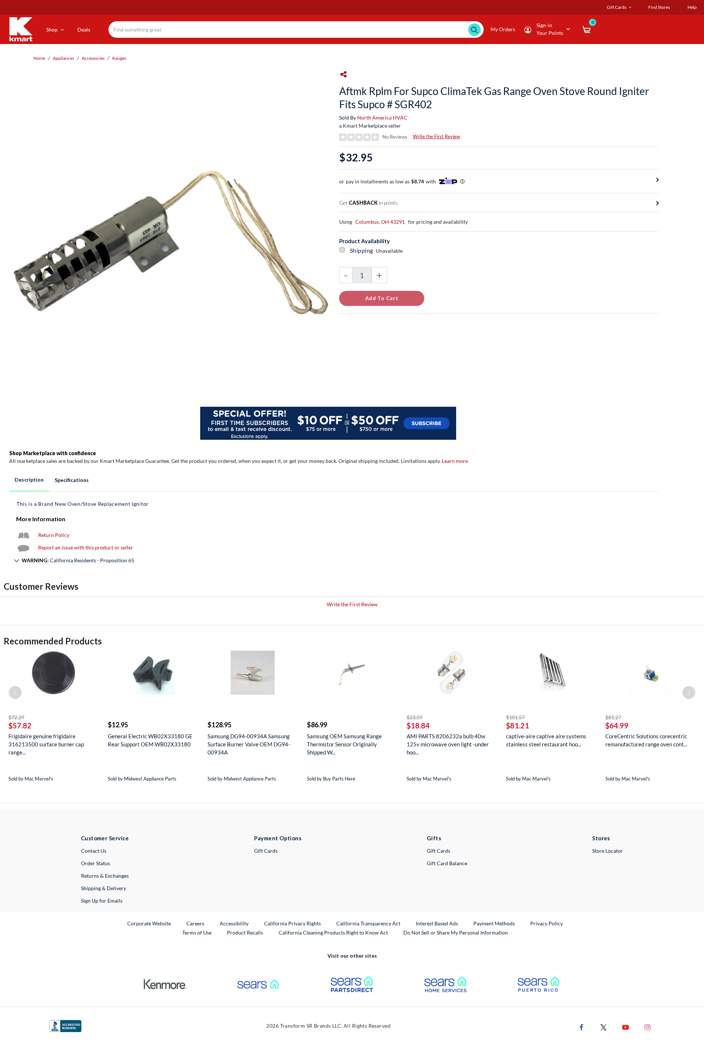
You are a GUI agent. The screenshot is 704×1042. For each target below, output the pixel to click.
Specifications (72, 480)
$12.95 (118, 725)
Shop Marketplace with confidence (52, 453)
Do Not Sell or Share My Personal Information (455, 932)
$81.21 (517, 725)
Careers (195, 923)
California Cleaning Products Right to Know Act (333, 932)
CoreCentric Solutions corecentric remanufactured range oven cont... (646, 740)
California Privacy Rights (292, 923)
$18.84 (418, 725)
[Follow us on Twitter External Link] (603, 1027)
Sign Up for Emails (101, 900)
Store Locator (607, 851)
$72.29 (16, 717)
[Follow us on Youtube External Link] (625, 1027)
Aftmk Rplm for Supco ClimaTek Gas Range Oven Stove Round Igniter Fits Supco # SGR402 (494, 97)
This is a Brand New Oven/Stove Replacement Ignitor (82, 504)
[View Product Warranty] (23, 535)
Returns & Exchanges (105, 876)
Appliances (63, 58)
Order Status (95, 863)
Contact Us (93, 851)
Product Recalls (245, 932)
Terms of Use (197, 932)
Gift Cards (266, 851)
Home (39, 58)
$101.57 (515, 717)
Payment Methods (494, 923)
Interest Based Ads (437, 923)
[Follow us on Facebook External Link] (581, 1027)
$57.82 (20, 725)
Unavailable (390, 251)
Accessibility (234, 923)
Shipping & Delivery (103, 888)
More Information (40, 518)
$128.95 (219, 725)
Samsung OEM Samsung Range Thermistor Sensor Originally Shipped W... (344, 744)
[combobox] (296, 29)
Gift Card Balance (447, 863)
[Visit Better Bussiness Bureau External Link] (65, 1025)
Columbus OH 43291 (380, 222)
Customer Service (105, 838)
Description (29, 479)
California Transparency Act (368, 923)
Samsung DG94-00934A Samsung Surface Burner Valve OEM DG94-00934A (249, 744)
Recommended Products (53, 641)
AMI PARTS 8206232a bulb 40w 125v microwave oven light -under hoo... (448, 744)
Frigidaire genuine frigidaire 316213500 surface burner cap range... (46, 744)
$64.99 (616, 725)
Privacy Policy (546, 923)
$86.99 (317, 725)
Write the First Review (436, 136)
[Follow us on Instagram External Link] (647, 1027)
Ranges (119, 58)
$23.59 (414, 717)
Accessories (93, 58)
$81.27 (613, 717)
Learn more (455, 461)
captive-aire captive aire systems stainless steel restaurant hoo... (546, 740)
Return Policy (53, 535)
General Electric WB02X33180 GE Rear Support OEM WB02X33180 (150, 740)
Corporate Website (149, 923)
